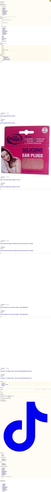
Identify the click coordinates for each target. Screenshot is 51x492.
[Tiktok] (25, 451)
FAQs (2, 37)
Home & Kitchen (4, 10)
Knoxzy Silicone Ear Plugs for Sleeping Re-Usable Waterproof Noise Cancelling (16, 243)
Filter (1, 389)
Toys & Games (4, 474)
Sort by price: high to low (7, 59)
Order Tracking (4, 459)
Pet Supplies (4, 12)
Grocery (3, 9)
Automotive (4, 7)
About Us (3, 454)
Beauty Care (4, 8)
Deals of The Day (4, 38)
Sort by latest (5, 58)
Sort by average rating (6, 57)
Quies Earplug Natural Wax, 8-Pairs (7, 115)
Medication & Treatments (5, 384)
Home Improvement (5, 11)
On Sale (1, 392)
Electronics (3, 469)
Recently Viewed (4, 460)
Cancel (3, 60)
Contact (3, 39)
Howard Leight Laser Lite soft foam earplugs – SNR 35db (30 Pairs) (14, 307)
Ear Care (3, 385)
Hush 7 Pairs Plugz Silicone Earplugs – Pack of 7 (10, 179)
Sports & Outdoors (4, 13)
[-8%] (25, 278)
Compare (1, 114)
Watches (3, 14)
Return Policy (3, 463)
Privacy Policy (4, 464)
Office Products (4, 472)
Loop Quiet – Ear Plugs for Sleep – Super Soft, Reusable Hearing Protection (15, 371)
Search (1, 18)
